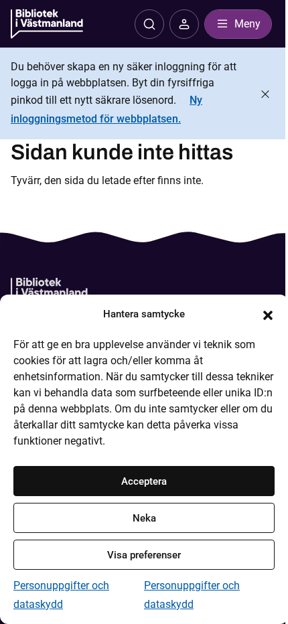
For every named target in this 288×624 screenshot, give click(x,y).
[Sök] (149, 24)
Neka (144, 518)
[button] (268, 314)
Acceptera (144, 481)
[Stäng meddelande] (265, 94)
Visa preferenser (144, 555)
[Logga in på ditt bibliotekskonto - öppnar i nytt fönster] (184, 24)
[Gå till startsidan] (49, 293)
